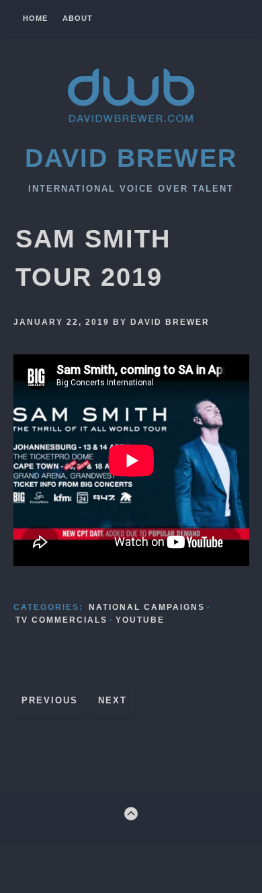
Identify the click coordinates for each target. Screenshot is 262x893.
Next (112, 700)
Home (35, 18)
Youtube (140, 620)
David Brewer (131, 157)
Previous (49, 700)
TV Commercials (61, 620)
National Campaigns (147, 607)
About (77, 18)
